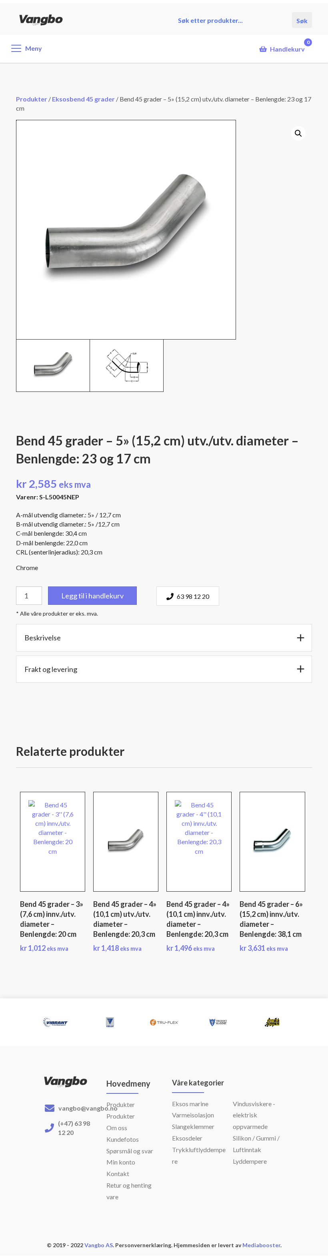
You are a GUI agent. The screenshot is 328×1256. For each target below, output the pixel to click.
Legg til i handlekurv (92, 595)
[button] (298, 133)
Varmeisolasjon (193, 1115)
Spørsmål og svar (129, 1151)
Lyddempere (250, 1161)
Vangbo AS (98, 1245)
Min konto (120, 1162)
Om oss (116, 1127)
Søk (302, 20)
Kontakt (117, 1173)
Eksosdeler (187, 1138)
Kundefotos (122, 1139)
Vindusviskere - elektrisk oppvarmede (254, 1115)
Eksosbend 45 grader (83, 99)
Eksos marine (190, 1103)
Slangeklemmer (193, 1126)
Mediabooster (261, 1245)
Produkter (31, 99)
